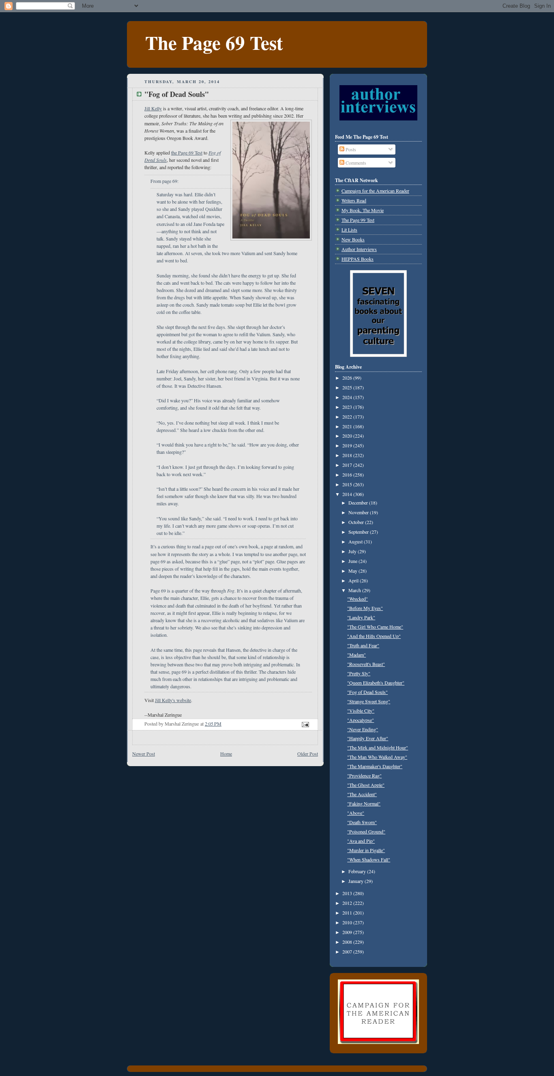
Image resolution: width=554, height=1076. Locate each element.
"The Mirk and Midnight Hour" (377, 747)
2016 (347, 474)
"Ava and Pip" (361, 841)
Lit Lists (349, 229)
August (356, 541)
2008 (347, 942)
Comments (355, 162)
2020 (347, 435)
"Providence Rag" (364, 775)
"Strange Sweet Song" (368, 701)
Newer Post (143, 753)
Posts (350, 149)
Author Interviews (359, 249)
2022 (347, 416)
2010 (347, 922)
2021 (347, 426)
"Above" (355, 813)
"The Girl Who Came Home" (375, 626)
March (355, 590)
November (359, 512)
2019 (347, 445)
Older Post (307, 753)
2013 (347, 893)
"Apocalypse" (360, 720)
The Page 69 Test (214, 42)
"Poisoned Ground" (366, 831)
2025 (347, 387)
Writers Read (353, 200)
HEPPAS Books (357, 259)
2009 (347, 932)
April (354, 580)
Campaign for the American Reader (375, 190)
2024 (347, 397)
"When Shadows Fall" (368, 859)
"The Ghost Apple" (365, 785)
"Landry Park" (361, 617)
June (353, 561)
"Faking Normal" (363, 803)
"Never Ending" (362, 729)
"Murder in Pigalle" (366, 850)
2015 (347, 484)
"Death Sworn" (362, 822)
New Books (353, 239)
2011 (347, 912)
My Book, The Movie (362, 210)
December (358, 502)
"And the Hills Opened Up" (374, 636)
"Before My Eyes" (365, 608)
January (356, 881)
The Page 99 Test (357, 220)
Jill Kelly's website (173, 700)
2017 (347, 465)
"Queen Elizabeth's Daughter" (375, 682)
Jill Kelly (153, 108)
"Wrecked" (357, 598)
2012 (347, 903)
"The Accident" (362, 794)
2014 (347, 494)
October (356, 522)
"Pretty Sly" (358, 673)
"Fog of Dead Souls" (367, 692)
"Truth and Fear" (363, 645)
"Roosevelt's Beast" (366, 664)
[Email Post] (305, 723)
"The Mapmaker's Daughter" (374, 766)
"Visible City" (360, 710)
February (357, 871)
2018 (347, 455)
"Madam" (356, 654)
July (353, 551)
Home (226, 753)
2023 (347, 407)
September (359, 531)
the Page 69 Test (186, 152)
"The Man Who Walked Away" (377, 757)
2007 (347, 951)
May (353, 570)
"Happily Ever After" (367, 738)
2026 (347, 377)
